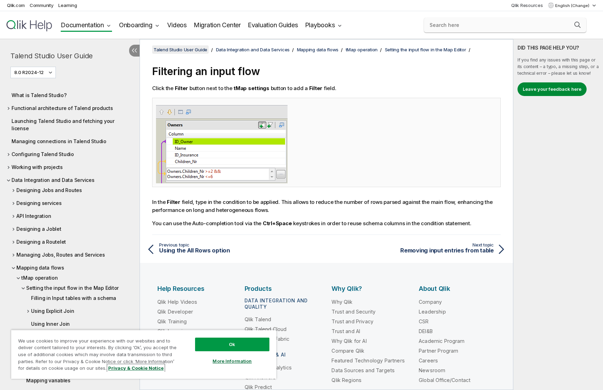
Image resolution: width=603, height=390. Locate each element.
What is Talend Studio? (39, 95)
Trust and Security (353, 312)
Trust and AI (346, 331)
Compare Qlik (348, 351)
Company (430, 302)
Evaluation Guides (273, 25)
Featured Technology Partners (368, 360)
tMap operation (39, 278)
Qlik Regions (347, 380)
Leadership (432, 312)
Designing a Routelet (41, 242)
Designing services (39, 203)
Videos (177, 25)
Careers (428, 360)
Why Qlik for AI (349, 341)
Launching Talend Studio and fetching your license (63, 124)
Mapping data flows (40, 268)
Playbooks (320, 25)
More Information (232, 361)
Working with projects (37, 167)
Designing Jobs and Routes (49, 190)
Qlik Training (172, 321)
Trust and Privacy (352, 321)
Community (42, 5)
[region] (143, 354)
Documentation (82, 25)
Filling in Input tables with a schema (73, 298)
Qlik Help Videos (177, 302)
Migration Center (217, 25)
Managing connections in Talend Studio (59, 141)
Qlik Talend (258, 319)
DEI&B (426, 331)
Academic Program (442, 341)
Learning (67, 5)
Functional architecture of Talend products (62, 108)
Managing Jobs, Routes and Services (60, 255)
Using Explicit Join (52, 311)
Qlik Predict (258, 387)
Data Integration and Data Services (53, 180)
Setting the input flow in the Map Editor (72, 288)
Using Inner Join (50, 324)
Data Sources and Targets (363, 370)
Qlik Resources (527, 5)
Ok (232, 344)
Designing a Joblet (38, 229)
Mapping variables (48, 380)
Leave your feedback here (552, 89)
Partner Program (438, 351)
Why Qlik (342, 302)
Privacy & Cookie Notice (136, 368)
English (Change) (572, 5)
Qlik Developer (175, 312)
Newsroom (432, 370)
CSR (424, 321)
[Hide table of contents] (134, 51)
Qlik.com (16, 5)
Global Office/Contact (444, 380)
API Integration (33, 216)
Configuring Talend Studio (43, 154)
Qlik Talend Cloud (266, 329)
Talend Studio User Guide (51, 56)
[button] (577, 24)
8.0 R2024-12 (29, 72)
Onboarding (135, 25)
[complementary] (558, 214)
